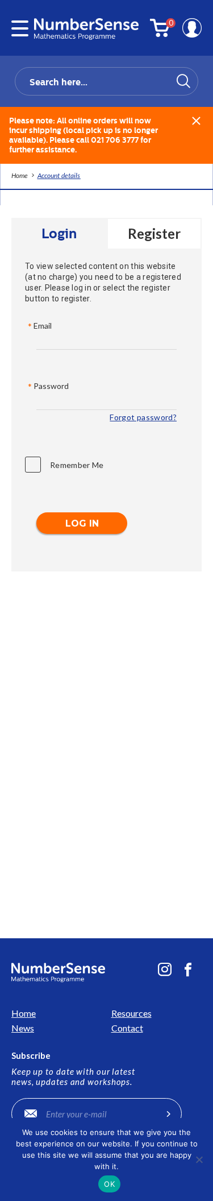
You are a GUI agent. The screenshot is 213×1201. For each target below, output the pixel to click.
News (22, 1027)
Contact (127, 1027)
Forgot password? (143, 417)
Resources (131, 1013)
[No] (198, 1159)
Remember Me (77, 465)
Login (59, 233)
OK (109, 1183)
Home (23, 1013)
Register (154, 233)
